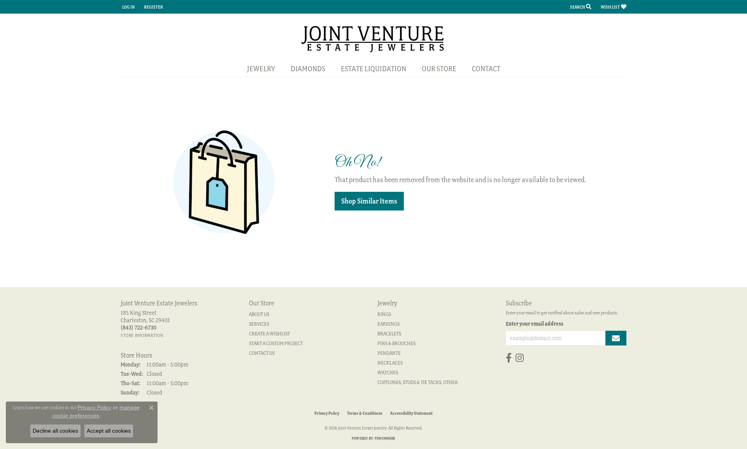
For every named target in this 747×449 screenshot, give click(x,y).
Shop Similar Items (369, 200)
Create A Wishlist (269, 334)
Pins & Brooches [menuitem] (396, 343)
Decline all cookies (55, 431)
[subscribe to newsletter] (615, 338)
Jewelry (261, 68)
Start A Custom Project (276, 343)
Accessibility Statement (411, 413)
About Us (259, 314)
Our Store (439, 68)
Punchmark (385, 438)
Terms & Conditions (364, 413)
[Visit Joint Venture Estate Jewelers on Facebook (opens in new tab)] (509, 358)
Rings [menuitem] (384, 314)
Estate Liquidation (373, 68)
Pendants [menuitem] (388, 353)
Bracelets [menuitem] (389, 334)
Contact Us (262, 353)
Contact (486, 68)
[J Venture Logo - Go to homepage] (373, 38)
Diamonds (308, 68)
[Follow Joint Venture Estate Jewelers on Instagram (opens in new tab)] (520, 358)
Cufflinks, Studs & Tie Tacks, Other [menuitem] (417, 382)
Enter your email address (534, 323)
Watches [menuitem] (387, 372)
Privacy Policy (326, 413)
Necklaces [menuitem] (390, 363)
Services (259, 324)
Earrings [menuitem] (388, 324)
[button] (128, 7)
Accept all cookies (109, 431)
